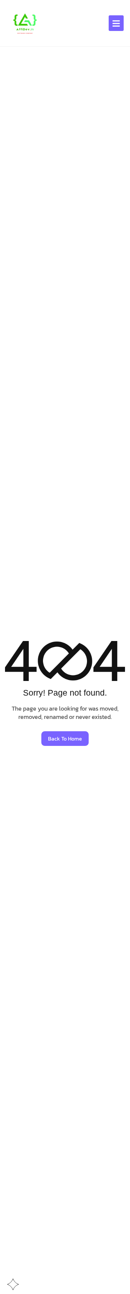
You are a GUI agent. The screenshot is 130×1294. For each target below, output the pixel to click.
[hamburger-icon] (116, 23)
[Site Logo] (25, 23)
